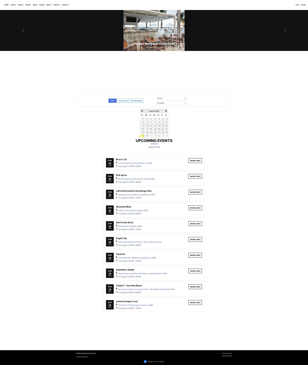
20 (159, 129)
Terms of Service (82, 357)
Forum (41, 5)
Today (112, 101)
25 (151, 132)
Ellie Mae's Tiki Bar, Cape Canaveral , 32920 (135, 305)
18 (151, 129)
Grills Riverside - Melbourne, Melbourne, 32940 (137, 257)
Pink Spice (121, 175)
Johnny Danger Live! (127, 301)
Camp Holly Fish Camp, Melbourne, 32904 (135, 163)
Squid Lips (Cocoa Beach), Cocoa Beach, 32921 (136, 194)
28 (151, 119)
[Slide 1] (147, 47)
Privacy (57, 5)
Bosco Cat (121, 159)
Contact (65, 5)
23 (143, 132)
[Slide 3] (156, 47)
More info (195, 160)
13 (159, 126)
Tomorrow (123, 101)
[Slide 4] (160, 47)
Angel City (121, 238)
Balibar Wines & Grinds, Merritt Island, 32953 (136, 179)
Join (297, 5)
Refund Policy (227, 356)
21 (163, 129)
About (49, 5)
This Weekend (136, 101)
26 (143, 119)
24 (147, 132)
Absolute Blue (123, 206)
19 (155, 129)
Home (6, 5)
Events (13, 5)
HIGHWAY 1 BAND (125, 270)
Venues (28, 5)
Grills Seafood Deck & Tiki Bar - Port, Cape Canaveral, (140, 242)
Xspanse (120, 254)
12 (155, 126)
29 (155, 119)
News (35, 5)
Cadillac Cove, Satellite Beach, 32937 (133, 210)
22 (166, 129)
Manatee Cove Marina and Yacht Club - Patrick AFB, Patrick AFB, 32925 (146, 289)
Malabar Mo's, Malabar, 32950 (130, 226)
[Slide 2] (152, 47)
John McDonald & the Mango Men (134, 191)
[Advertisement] (149, 72)
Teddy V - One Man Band (129, 285)
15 (166, 126)
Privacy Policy (227, 353)
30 (159, 119)
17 (147, 129)
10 (147, 126)
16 (143, 129)
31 (163, 119)
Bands (20, 5)
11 (151, 126)
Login (303, 5)
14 (163, 126)
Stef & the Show (124, 222)
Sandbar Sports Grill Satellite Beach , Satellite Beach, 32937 (142, 273)
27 (147, 119)
